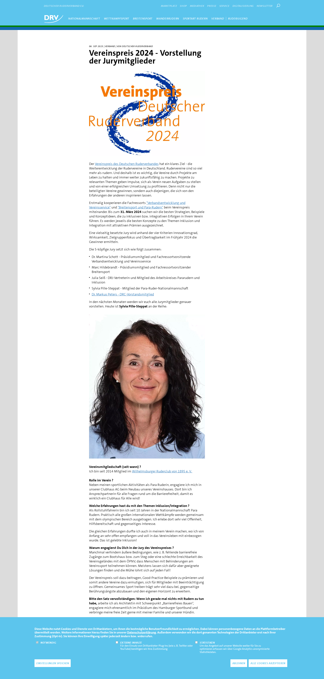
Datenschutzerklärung (141, 632)
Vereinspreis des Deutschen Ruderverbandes (127, 164)
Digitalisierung (243, 5)
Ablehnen (238, 663)
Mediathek (197, 5)
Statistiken (207, 642)
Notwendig (48, 642)
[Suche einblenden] (278, 5)
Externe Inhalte (131, 642)
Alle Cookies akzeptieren (267, 663)
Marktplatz (169, 5)
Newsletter (265, 5)
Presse (211, 5)
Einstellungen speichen (52, 663)
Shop (183, 5)
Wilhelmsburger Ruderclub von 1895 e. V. (162, 471)
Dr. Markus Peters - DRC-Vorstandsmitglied (123, 294)
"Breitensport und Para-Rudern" (140, 207)
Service (224, 5)
